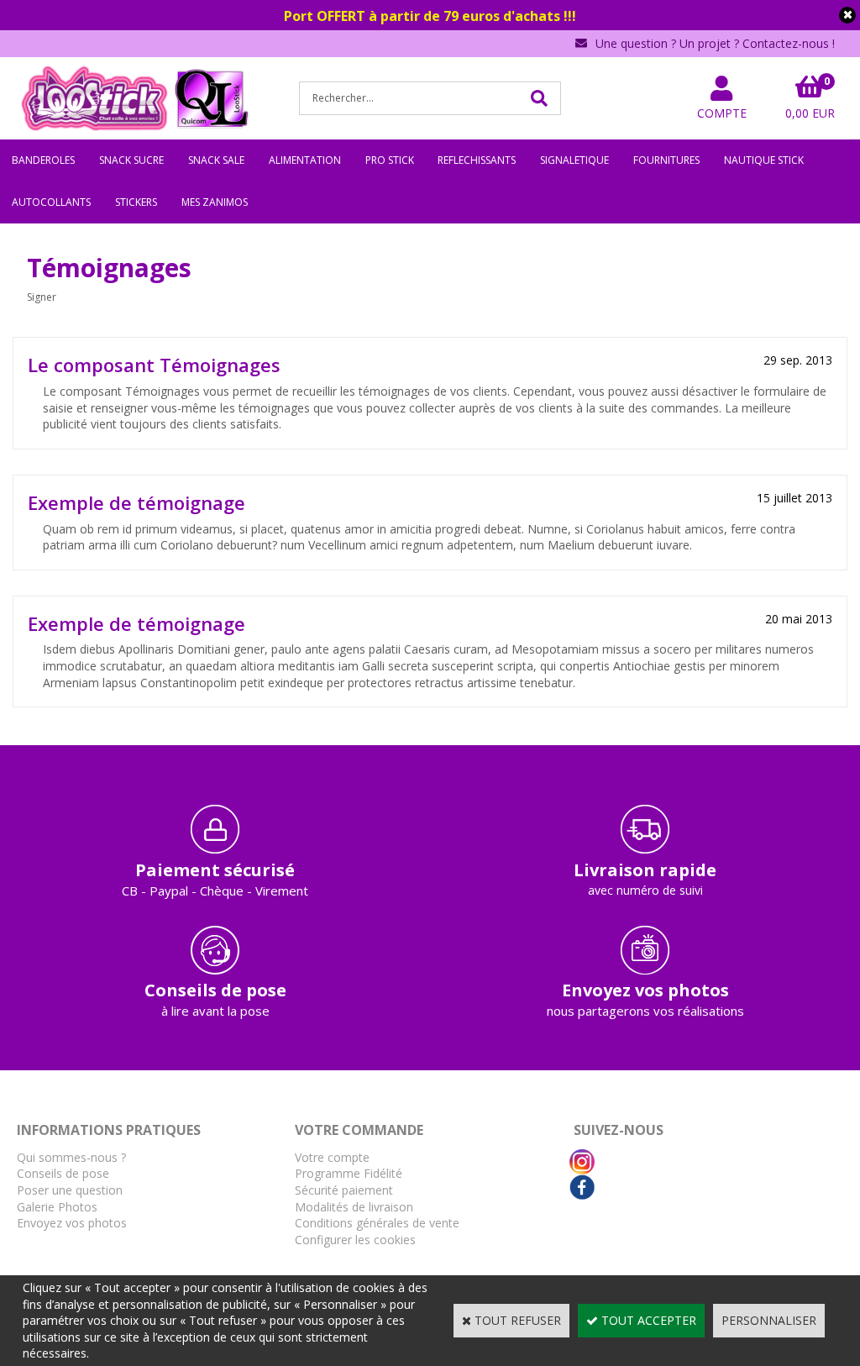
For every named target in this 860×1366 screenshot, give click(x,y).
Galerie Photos (57, 1207)
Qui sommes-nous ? (71, 1157)
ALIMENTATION (305, 160)
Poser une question (70, 1190)
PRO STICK (389, 160)
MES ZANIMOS (214, 202)
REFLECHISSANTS (477, 160)
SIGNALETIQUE (574, 160)
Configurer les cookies (355, 1240)
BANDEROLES (43, 160)
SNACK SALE (216, 160)
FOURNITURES (666, 160)
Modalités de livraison (354, 1207)
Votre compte (332, 1157)
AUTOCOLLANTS (51, 202)
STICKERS (136, 202)
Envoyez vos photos (72, 1223)
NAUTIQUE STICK (764, 160)
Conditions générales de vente (377, 1223)
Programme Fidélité (348, 1173)
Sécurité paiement (344, 1190)
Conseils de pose (63, 1173)
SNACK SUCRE (131, 160)
